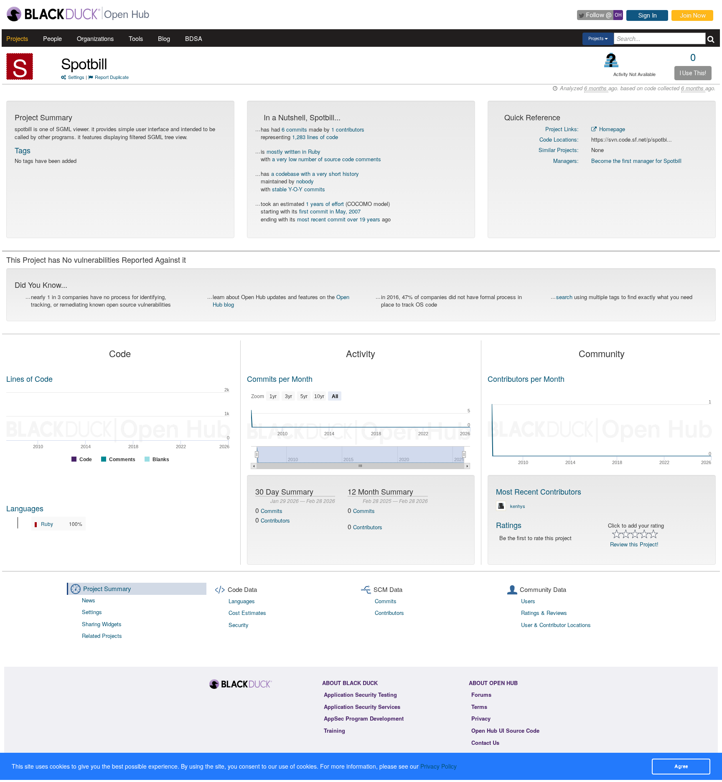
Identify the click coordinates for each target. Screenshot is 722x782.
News (88, 600)
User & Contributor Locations (556, 625)
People (52, 38)
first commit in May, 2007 (330, 211)
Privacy (481, 718)
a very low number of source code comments (326, 159)
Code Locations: (559, 139)
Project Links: (562, 129)
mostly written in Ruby (293, 151)
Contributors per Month (526, 378)
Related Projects (102, 636)
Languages (24, 508)
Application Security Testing (360, 694)
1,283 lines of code (315, 137)
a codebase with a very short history (315, 174)
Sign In (647, 15)
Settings (76, 77)
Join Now (693, 15)
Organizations (95, 38)
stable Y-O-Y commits (298, 189)
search (564, 297)
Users (528, 601)
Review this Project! (634, 544)
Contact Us (485, 742)
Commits (271, 511)
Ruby (47, 523)
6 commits (294, 129)
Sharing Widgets (102, 624)
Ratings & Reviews (544, 613)
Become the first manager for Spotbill (636, 161)
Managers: (566, 161)
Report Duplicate (112, 77)
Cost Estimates (247, 613)
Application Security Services (362, 707)
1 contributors (347, 129)
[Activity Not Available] (611, 60)
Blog (164, 38)
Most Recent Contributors (538, 491)
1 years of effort (325, 204)
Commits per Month (280, 378)
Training (334, 730)
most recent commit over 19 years (338, 219)
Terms (479, 707)
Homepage (611, 129)
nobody (305, 181)
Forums (481, 694)
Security (239, 625)
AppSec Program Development (364, 718)
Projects (17, 38)
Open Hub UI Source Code (505, 730)
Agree (681, 766)
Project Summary (107, 588)
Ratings (508, 524)
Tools (136, 38)
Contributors (275, 520)
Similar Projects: (559, 150)
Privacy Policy (438, 766)
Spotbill (84, 63)
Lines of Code (29, 378)
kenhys (517, 506)
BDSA (193, 38)
